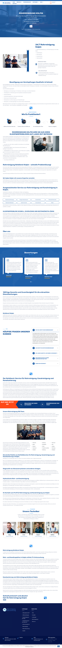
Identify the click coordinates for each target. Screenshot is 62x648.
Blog (41, 2)
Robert (38, 534)
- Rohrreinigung (25, 626)
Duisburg (44, 442)
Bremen (34, 446)
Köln (52, 444)
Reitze (52, 202)
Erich (24, 534)
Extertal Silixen (38, 199)
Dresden (34, 449)
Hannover (53, 442)
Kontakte (15, 3)
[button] (30, 282)
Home (14, 2)
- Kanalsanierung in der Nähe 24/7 (25, 621)
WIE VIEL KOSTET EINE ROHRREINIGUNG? (44, 330)
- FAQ (33, 612)
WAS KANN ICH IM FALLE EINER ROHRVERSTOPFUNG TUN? (42, 358)
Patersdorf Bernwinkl (52, 199)
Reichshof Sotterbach (10, 202)
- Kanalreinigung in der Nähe (25, 618)
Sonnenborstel (38, 202)
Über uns (19, 2)
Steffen (52, 534)
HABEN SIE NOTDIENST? (40, 363)
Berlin (34, 444)
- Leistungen (34, 617)
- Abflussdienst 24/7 (26, 612)
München (34, 442)
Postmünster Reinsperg (9, 199)
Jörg (9, 534)
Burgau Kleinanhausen (24, 199)
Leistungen (35, 2)
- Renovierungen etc (26, 624)
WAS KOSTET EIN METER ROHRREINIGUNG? (44, 348)
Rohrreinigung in (27, 2)
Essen (43, 446)
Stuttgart (53, 449)
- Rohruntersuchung (26, 628)
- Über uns (33, 621)
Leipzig (53, 446)
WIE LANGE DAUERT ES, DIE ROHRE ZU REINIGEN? (46, 353)
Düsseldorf (44, 444)
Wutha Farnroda (24, 202)
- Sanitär (23, 630)
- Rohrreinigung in (35, 619)
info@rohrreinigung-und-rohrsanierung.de (38, 640)
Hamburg (44, 449)
